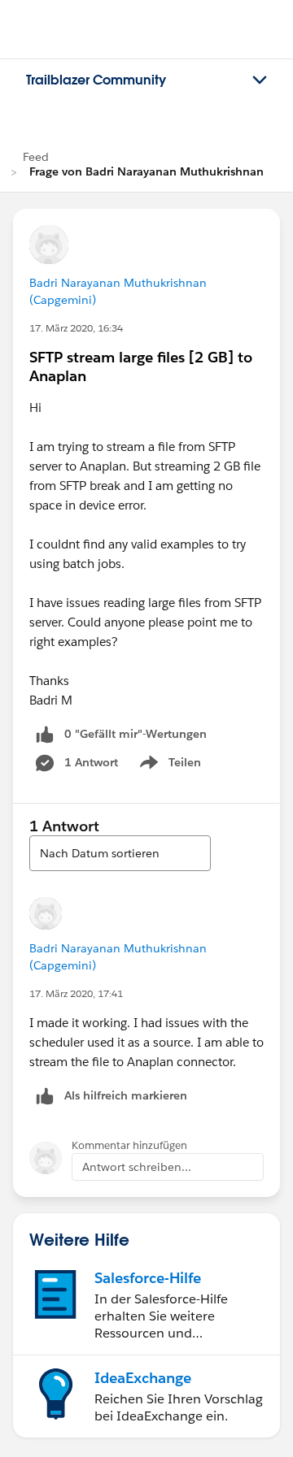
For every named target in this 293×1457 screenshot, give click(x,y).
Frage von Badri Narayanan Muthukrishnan (146, 171)
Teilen (169, 765)
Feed (36, 157)
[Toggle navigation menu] (259, 80)
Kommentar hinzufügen (129, 1145)
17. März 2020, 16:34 (76, 328)
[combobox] (120, 853)
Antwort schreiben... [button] (136, 1167)
